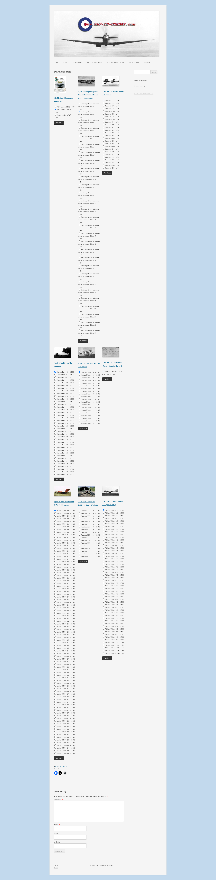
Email (57, 833)
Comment (58, 800)
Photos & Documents (94, 62)
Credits (56, 868)
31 (61, 766)
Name (57, 825)
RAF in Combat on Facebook (143, 94)
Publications (77, 62)
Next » (64, 766)
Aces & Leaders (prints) (115, 62)
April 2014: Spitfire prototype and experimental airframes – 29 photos (88, 94)
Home (56, 62)
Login (56, 865)
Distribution (134, 62)
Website (57, 842)
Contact (147, 62)
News (65, 62)
